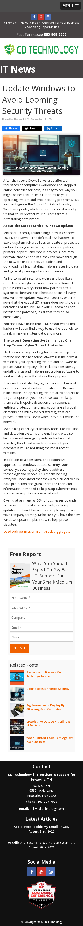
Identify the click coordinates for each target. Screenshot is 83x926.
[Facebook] (34, 17)
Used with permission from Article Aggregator (37, 531)
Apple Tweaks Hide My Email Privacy (41, 827)
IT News (23, 23)
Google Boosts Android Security (47, 689)
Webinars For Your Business (60, 23)
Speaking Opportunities (43, 27)
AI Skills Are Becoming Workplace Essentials (41, 842)
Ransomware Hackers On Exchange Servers (43, 674)
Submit (19, 648)
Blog (35, 23)
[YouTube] (41, 17)
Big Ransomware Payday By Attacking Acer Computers (45, 707)
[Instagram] (48, 17)
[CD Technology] (41, 48)
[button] (70, 6)
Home (10, 23)
